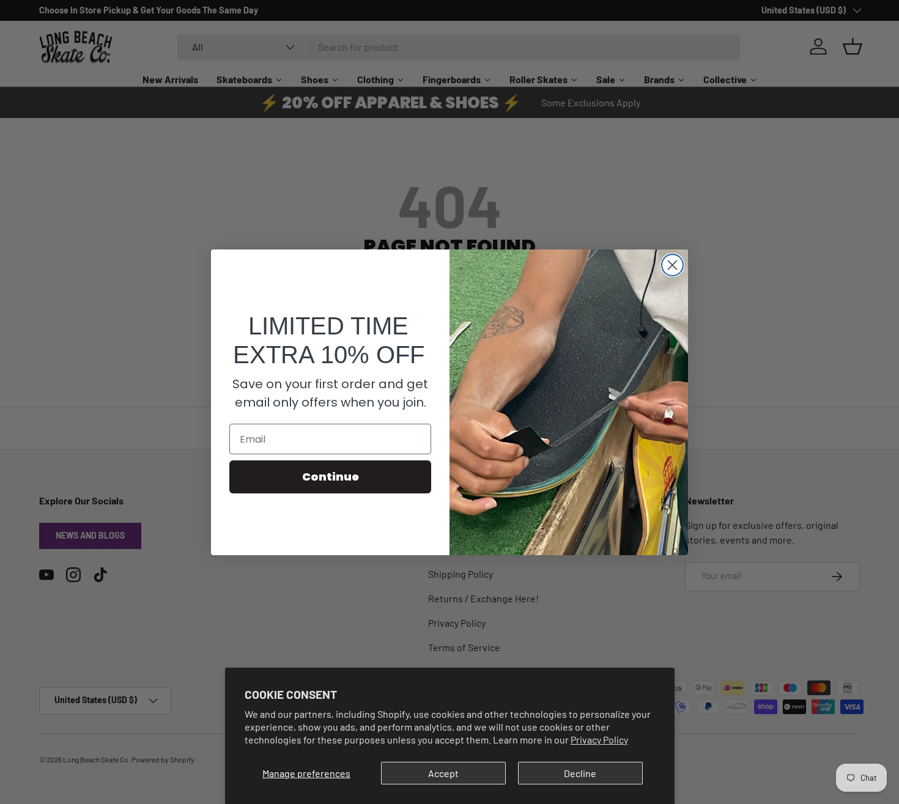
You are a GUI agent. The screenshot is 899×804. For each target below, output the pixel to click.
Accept (443, 773)
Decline (580, 773)
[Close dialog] (672, 265)
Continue (330, 476)
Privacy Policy (599, 739)
